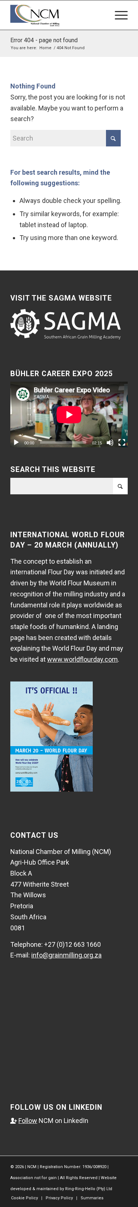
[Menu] (117, 15)
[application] (69, 414)
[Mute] (110, 442)
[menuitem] (117, 15)
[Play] (16, 442)
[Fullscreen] (121, 442)
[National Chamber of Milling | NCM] (57, 15)
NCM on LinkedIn (49, 1120)
